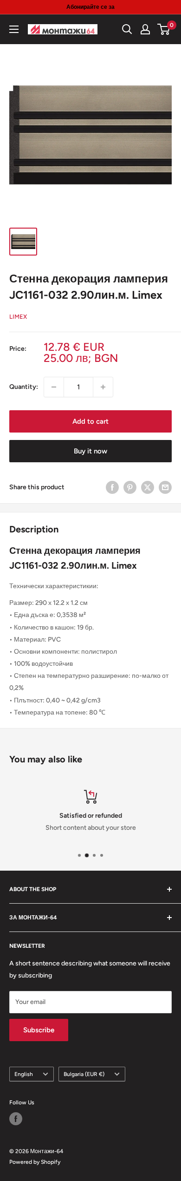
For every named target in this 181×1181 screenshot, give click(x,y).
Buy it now (90, 451)
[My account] (145, 29)
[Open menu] (14, 29)
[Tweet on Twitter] (147, 487)
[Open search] (127, 29)
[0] (164, 29)
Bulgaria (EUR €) (84, 1074)
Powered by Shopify (34, 1162)
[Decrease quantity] (54, 387)
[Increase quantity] (103, 387)
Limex (18, 316)
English (23, 1074)
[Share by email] (165, 487)
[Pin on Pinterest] (129, 487)
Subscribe (38, 1030)
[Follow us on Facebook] (15, 1118)
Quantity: (23, 387)
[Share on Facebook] (112, 487)
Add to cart (90, 421)
